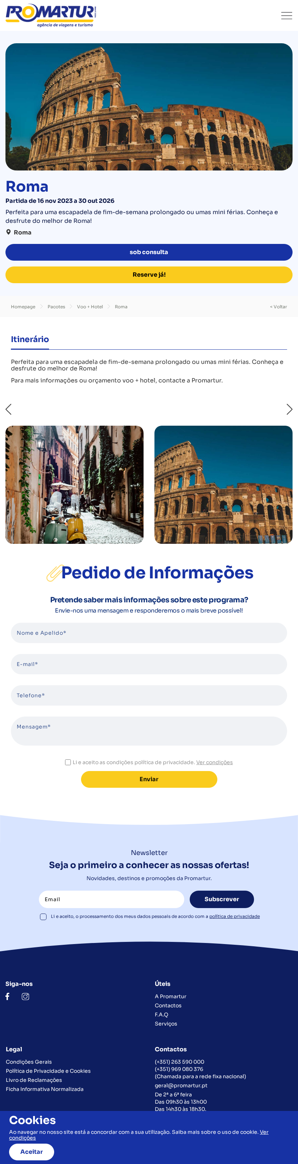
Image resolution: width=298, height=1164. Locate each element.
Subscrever (222, 899)
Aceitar (31, 1152)
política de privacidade (234, 916)
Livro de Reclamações (34, 1080)
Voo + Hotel (90, 306)
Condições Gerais (29, 1062)
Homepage (23, 306)
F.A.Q (161, 1014)
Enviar (149, 779)
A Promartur (170, 996)
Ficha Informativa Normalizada (45, 1089)
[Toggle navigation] (287, 15)
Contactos (168, 1005)
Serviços (166, 1023)
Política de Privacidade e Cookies (48, 1071)
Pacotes (57, 306)
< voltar (278, 306)
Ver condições (214, 762)
